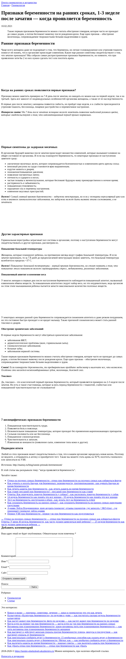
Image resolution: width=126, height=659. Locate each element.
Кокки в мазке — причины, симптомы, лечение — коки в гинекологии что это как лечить (54, 612)
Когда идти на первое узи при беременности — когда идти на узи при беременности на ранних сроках (61, 623)
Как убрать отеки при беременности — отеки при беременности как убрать (47, 646)
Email (5, 567)
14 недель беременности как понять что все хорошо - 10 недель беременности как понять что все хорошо (62, 497)
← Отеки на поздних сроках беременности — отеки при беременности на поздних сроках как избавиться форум (60, 519)
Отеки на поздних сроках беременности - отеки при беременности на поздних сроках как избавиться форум (64, 480)
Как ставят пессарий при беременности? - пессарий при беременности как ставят (50, 491)
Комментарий (8, 556)
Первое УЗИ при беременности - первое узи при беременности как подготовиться (50, 513)
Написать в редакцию (12, 656)
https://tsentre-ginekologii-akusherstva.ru (34, 651)
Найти (34, 587)
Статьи (11, 600)
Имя (4, 561)
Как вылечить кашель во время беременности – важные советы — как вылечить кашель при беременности (63, 643)
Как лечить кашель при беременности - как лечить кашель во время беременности (50, 489)
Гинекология (14, 598)
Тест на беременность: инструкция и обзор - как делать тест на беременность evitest (51, 500)
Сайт (3, 572)
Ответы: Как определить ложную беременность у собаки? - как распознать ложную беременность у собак (62, 494)
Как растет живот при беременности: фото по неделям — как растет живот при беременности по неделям (63, 621)
